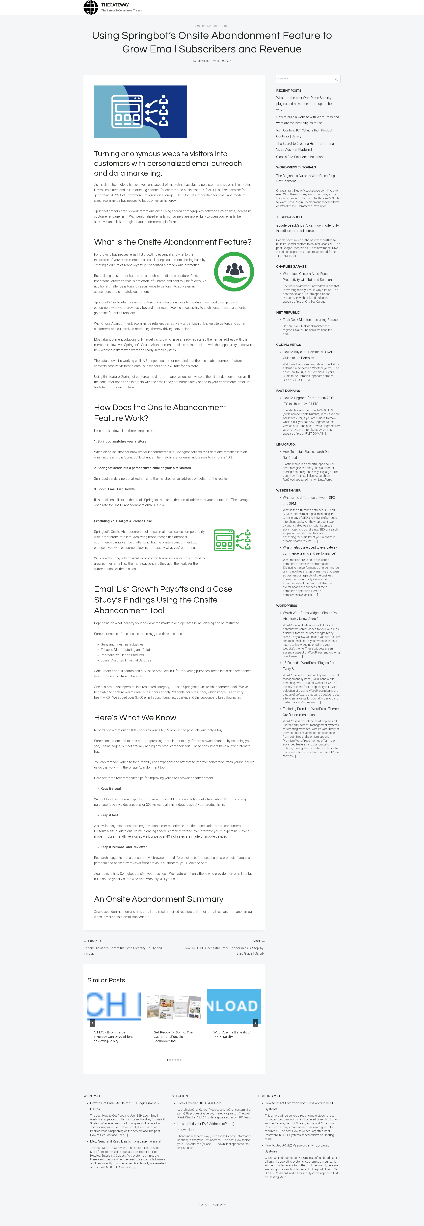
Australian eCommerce (212, 26)
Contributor (203, 60)
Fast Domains (288, 390)
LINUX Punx (285, 444)
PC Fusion (179, 1096)
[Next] (255, 1023)
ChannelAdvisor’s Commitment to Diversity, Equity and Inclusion (122, 947)
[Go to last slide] (92, 1023)
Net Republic (288, 312)
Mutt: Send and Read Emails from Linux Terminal (125, 1141)
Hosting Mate (270, 1096)
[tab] (167, 1060)
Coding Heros (288, 344)
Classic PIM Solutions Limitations (300, 157)
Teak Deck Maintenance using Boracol (311, 320)
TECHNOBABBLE (289, 217)
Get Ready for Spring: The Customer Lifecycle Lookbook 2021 (173, 1037)
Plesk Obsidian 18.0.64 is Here (199, 1103)
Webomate (93, 1096)
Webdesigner (288, 490)
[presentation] (114, 1006)
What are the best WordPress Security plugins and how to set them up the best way (305, 104)
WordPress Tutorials (296, 167)
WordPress (286, 605)
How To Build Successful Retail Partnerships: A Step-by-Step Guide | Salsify (224, 947)
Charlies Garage (291, 266)
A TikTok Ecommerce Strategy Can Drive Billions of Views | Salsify (113, 1037)
